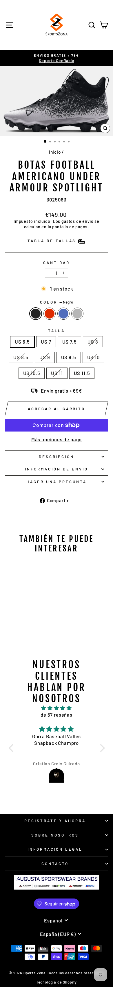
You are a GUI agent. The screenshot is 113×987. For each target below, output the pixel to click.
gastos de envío (77, 221)
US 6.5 (22, 341)
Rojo (49, 313)
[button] (12, 748)
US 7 (46, 341)
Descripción (56, 456)
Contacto (55, 863)
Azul (63, 313)
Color (56, 302)
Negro (35, 313)
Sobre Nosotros (55, 835)
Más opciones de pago (56, 439)
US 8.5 (20, 357)
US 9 (44, 357)
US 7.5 (69, 341)
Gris (77, 313)
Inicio (55, 152)
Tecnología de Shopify (56, 982)
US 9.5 (68, 357)
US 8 (93, 341)
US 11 (57, 373)
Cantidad (56, 262)
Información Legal (55, 849)
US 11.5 (82, 373)
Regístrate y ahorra (55, 820)
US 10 (93, 357)
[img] (56, 708)
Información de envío (56, 469)
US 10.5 (31, 373)
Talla (56, 330)
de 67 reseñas (56, 714)
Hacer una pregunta (56, 481)
